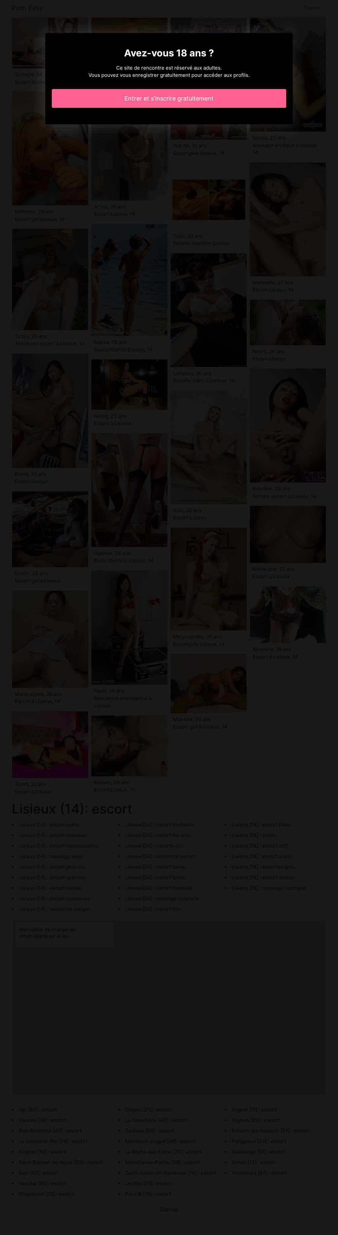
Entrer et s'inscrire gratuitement (169, 98)
